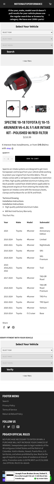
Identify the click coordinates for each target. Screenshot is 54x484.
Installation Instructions (13, 201)
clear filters (27, 61)
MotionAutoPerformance (27, 4)
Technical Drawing (11, 198)
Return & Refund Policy (13, 414)
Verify (10, 369)
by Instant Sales (42, 478)
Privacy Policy (9, 405)
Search (10, 52)
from (33, 473)
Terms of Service (10, 409)
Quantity (6, 153)
